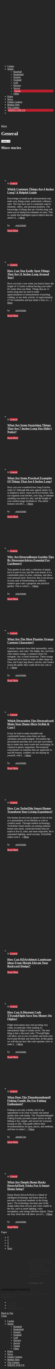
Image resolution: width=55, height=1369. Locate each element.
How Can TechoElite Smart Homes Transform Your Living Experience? (30, 810)
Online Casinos (14, 102)
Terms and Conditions (15, 1308)
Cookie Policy (12, 1305)
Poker (10, 96)
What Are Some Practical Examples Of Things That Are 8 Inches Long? (29, 479)
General (13, 183)
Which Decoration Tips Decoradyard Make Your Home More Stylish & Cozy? (30, 724)
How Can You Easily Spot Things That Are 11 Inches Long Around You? (28, 274)
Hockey (17, 85)
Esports (17, 77)
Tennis (17, 91)
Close (4, 1316)
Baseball (17, 71)
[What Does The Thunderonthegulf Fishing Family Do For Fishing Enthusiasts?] (30, 1075)
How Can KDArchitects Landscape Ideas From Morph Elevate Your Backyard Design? (29, 963)
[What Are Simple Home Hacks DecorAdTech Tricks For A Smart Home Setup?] (30, 1160)
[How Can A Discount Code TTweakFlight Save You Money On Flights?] (30, 990)
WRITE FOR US (16, 110)
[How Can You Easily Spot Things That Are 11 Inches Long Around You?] (30, 249)
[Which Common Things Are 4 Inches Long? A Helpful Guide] (30, 167)
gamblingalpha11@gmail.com (15, 1289)
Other (16, 93)
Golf (15, 82)
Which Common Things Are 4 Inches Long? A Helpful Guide (30, 191)
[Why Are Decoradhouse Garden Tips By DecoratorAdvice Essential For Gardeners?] (30, 535)
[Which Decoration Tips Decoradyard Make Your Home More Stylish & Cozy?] (30, 698)
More (22, 217)
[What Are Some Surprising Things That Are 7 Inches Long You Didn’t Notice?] (30, 369)
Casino (10, 66)
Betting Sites (13, 104)
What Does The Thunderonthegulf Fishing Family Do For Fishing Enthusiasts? (29, 1101)
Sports (10, 69)
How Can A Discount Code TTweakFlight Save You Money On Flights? (29, 1016)
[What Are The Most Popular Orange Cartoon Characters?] (30, 617)
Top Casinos (13, 107)
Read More (12, 230)
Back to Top (7, 1313)
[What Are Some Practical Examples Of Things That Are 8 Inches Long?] (30, 456)
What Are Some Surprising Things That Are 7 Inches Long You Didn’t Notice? (29, 428)
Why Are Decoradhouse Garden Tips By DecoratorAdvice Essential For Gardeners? (30, 560)
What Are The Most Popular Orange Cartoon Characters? (30, 641)
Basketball (18, 74)
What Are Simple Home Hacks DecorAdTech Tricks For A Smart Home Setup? (28, 1185)
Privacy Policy (12, 1303)
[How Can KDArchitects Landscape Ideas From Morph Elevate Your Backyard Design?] (30, 903)
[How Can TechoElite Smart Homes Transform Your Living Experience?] (30, 786)
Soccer (16, 88)
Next (9, 1248)
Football (17, 80)
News (10, 99)
